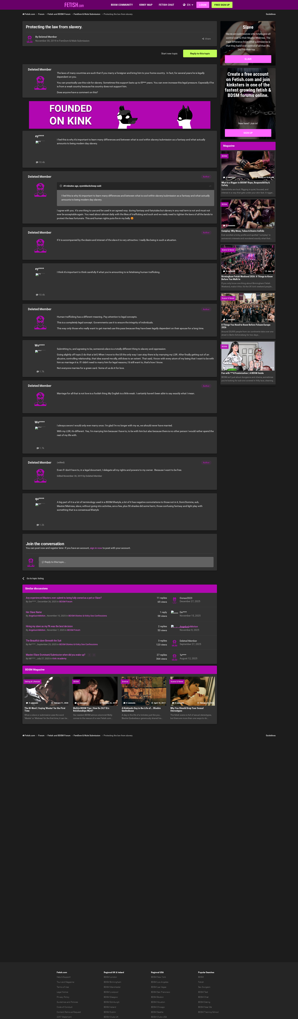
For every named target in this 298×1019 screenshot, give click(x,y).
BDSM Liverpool (111, 992)
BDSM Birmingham (112, 982)
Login (202, 4)
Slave (248, 59)
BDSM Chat (203, 997)
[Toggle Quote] (61, 185)
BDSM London (110, 977)
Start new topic (169, 53)
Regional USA (157, 972)
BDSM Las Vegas (158, 987)
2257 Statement (64, 1017)
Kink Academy (59, 658)
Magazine (69, 982)
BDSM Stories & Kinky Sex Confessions (87, 615)
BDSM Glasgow (111, 997)
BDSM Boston (157, 997)
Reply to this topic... (55, 562)
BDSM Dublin (110, 1012)
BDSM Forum (65, 601)
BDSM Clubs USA (159, 1017)
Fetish (201, 982)
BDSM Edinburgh (112, 1002)
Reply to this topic (200, 53)
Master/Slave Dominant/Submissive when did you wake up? (56, 654)
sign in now (96, 548)
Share (207, 38)
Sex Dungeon (204, 987)
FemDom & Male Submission (74, 40)
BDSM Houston (158, 1002)
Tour (59, 982)
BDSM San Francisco (160, 992)
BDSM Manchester (112, 987)
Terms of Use (63, 987)
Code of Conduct (64, 1007)
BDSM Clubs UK (111, 1017)
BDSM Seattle (157, 1012)
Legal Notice (62, 992)
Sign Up (248, 132)
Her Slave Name (34, 612)
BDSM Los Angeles (159, 982)
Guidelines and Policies (67, 1002)
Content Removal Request (69, 1012)
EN (188, 4)
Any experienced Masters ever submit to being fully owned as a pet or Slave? (64, 597)
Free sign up (222, 4)
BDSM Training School (208, 1012)
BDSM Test (203, 992)
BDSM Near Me (205, 1007)
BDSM (201, 977)
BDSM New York (158, 977)
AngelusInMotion (37, 615)
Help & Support (64, 977)
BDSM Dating (204, 1002)
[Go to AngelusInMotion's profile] (174, 628)
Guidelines (271, 14)
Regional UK (109, 972)
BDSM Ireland (110, 1007)
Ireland (121, 972)
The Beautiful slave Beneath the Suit (43, 640)
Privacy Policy (63, 997)
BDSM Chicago (158, 1007)
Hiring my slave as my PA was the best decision (49, 626)
